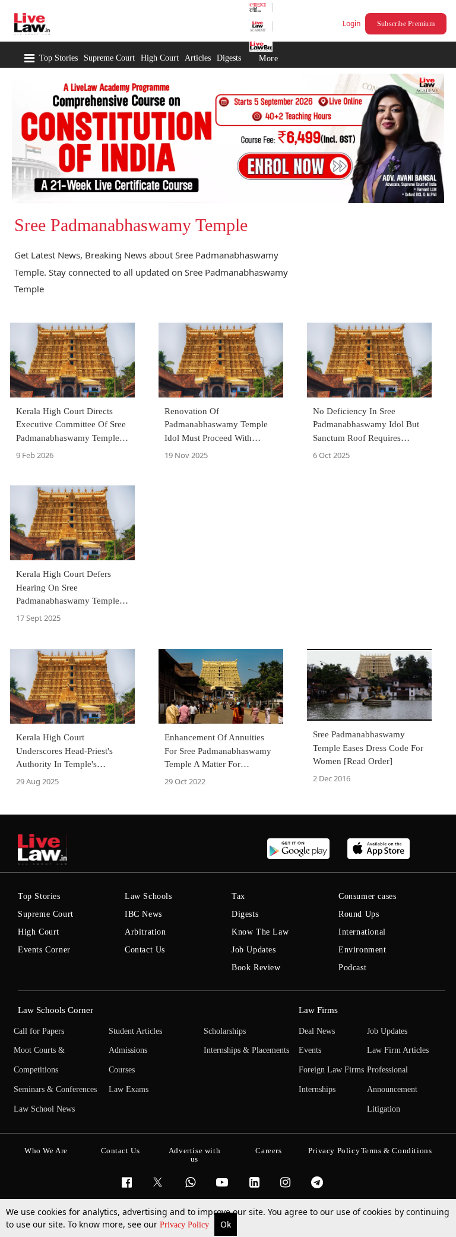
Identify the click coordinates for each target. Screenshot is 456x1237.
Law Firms (318, 1010)
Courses (122, 1069)
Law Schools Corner (55, 1010)
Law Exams (128, 1089)
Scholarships (225, 1031)
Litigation (383, 1109)
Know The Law (260, 931)
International (362, 931)
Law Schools (148, 896)
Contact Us (145, 949)
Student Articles (135, 1031)
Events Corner (44, 949)
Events (310, 1050)
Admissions (128, 1050)
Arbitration (145, 931)
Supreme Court (109, 57)
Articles (198, 57)
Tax (238, 896)
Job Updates (254, 949)
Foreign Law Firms (331, 1069)
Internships (317, 1089)
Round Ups (358, 914)
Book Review (256, 967)
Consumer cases (367, 896)
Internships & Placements (246, 1050)
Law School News (44, 1109)
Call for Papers (39, 1031)
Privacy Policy (185, 1224)
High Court (160, 57)
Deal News (317, 1031)
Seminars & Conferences (55, 1089)
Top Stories (58, 57)
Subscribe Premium (406, 24)
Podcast (352, 967)
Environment (362, 949)
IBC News (143, 914)
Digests (229, 57)
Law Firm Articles (398, 1050)
